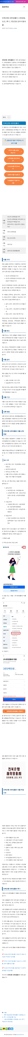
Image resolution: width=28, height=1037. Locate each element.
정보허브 (5, 7)
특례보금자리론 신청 (20, 1)
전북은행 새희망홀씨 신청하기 (15, 711)
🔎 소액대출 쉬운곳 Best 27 (13, 159)
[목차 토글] (8, 117)
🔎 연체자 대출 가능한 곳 (13, 174)
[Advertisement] (14, 44)
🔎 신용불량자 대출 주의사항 (13, 182)
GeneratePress (20, 1034)
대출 (5, 1012)
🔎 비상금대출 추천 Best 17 (13, 168)
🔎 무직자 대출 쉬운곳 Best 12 (13, 151)
